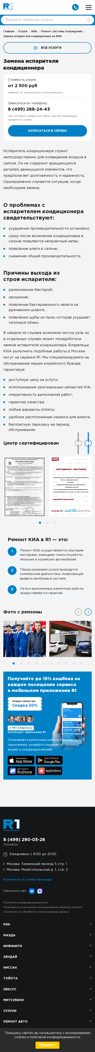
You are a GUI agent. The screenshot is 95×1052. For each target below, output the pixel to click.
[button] (88, 443)
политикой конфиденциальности (55, 1037)
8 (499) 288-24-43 (29, 109)
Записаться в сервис (47, 131)
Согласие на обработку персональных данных (36, 912)
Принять (47, 1045)
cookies (20, 1037)
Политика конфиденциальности (25, 902)
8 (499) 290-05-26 (24, 840)
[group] (24, 486)
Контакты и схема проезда (27, 879)
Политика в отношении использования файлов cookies (42, 907)
